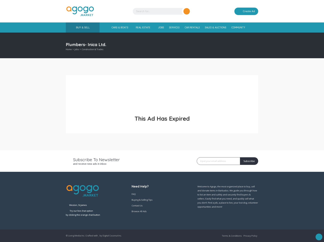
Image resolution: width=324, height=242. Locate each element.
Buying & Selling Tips (142, 199)
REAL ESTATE (143, 27)
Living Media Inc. (76, 235)
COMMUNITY (238, 27)
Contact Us (137, 205)
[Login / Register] (229, 11)
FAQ (134, 194)
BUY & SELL (83, 27)
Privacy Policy (250, 235)
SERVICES (174, 27)
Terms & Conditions (232, 235)
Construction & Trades (92, 49)
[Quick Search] (256, 45)
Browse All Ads (139, 211)
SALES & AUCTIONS (215, 27)
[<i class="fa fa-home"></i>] (107, 27)
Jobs (77, 49)
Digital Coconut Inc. (112, 235)
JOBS (161, 27)
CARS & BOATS (120, 27)
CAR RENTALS (192, 27)
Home (69, 49)
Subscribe (249, 161)
